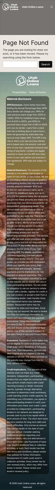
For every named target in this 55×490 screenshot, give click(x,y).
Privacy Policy (19, 92)
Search (45, 64)
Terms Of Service (37, 92)
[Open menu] (51, 7)
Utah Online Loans (32, 6)
